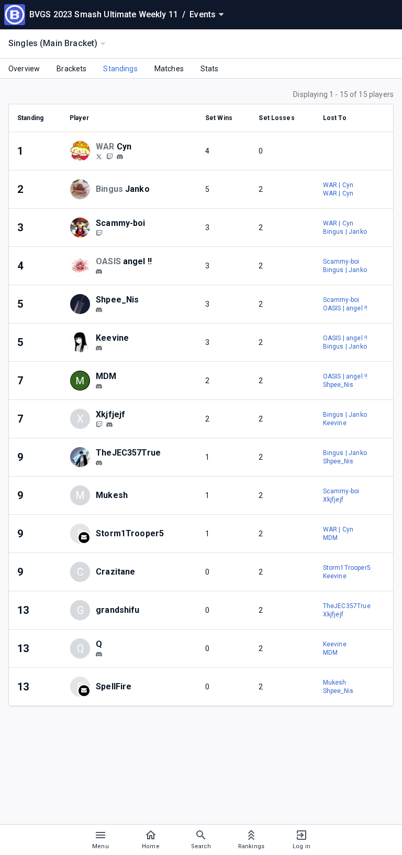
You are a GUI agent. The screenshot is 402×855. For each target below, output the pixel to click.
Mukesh (335, 682)
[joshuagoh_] (99, 654)
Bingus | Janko (345, 231)
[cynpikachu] (109, 156)
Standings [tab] (120, 68)
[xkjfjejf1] (99, 424)
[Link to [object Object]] (83, 150)
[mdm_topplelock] (99, 386)
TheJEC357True (347, 606)
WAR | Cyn (338, 185)
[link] (120, 156)
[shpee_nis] (99, 309)
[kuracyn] (99, 156)
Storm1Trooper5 (347, 567)
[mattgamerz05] (99, 233)
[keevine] (99, 348)
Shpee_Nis (338, 384)
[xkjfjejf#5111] (109, 424)
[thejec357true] (99, 463)
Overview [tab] (24, 68)
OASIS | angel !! (345, 308)
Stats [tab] (209, 68)
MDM (330, 538)
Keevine (335, 423)
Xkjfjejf (333, 499)
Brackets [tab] (71, 68)
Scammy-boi (341, 261)
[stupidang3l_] (99, 271)
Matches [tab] (169, 68)
